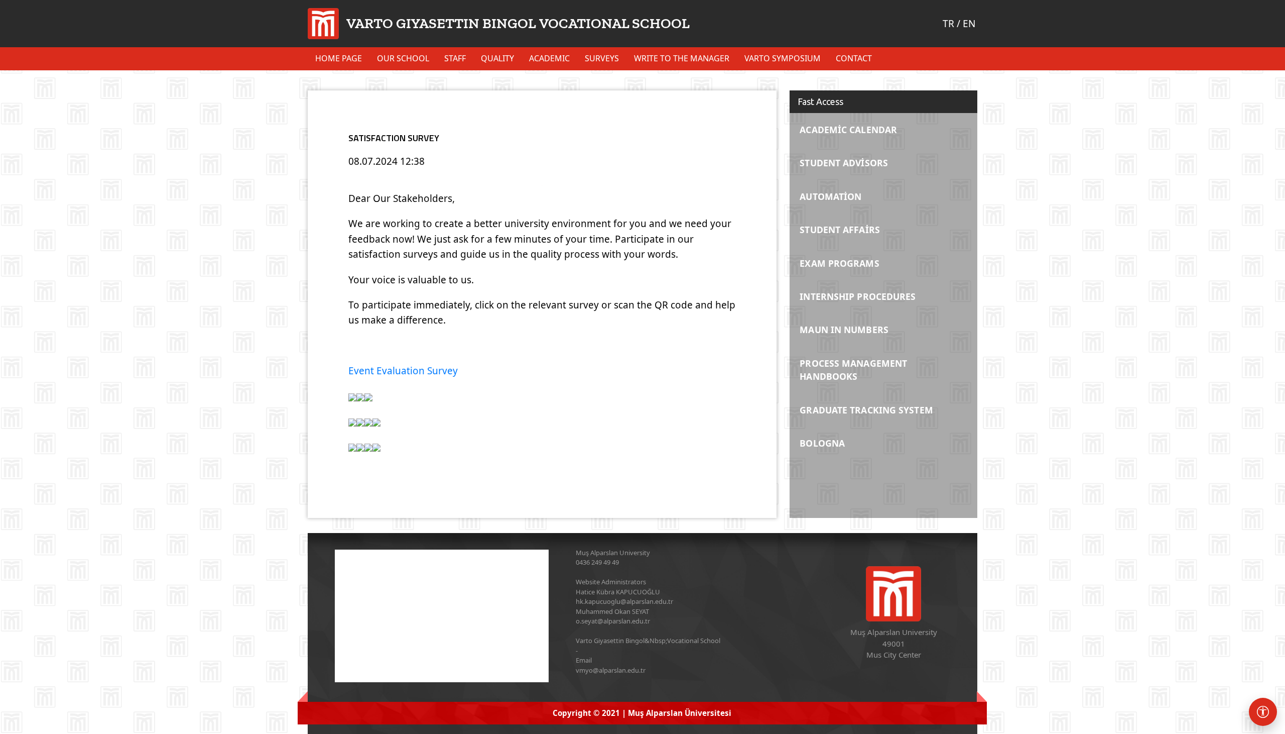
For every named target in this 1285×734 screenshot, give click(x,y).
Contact (854, 58)
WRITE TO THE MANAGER (681, 58)
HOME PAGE (338, 58)
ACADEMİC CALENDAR (848, 130)
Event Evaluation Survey (403, 370)
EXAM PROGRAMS (839, 263)
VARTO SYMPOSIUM (782, 58)
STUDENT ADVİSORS (844, 163)
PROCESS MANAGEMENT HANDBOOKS (853, 369)
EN (969, 23)
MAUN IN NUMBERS (844, 330)
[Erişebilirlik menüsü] (1263, 712)
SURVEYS (602, 58)
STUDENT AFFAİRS (840, 230)
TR (948, 23)
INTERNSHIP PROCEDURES (858, 296)
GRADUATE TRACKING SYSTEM (866, 410)
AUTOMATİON (830, 196)
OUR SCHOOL (403, 58)
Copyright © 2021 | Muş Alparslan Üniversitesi (642, 713)
